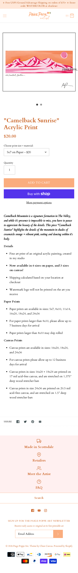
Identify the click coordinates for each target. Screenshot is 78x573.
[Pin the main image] (32, 421)
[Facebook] (32, 510)
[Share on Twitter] (25, 421)
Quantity (8, 163)
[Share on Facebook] (17, 421)
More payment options (39, 202)
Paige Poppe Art (20, 546)
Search (38, 498)
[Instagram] (45, 510)
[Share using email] (40, 421)
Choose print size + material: (18, 145)
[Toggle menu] (4, 15)
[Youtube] (39, 510)
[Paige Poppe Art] (39, 16)
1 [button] (37, 105)
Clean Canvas (46, 546)
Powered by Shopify (63, 546)
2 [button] (41, 105)
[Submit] (58, 534)
